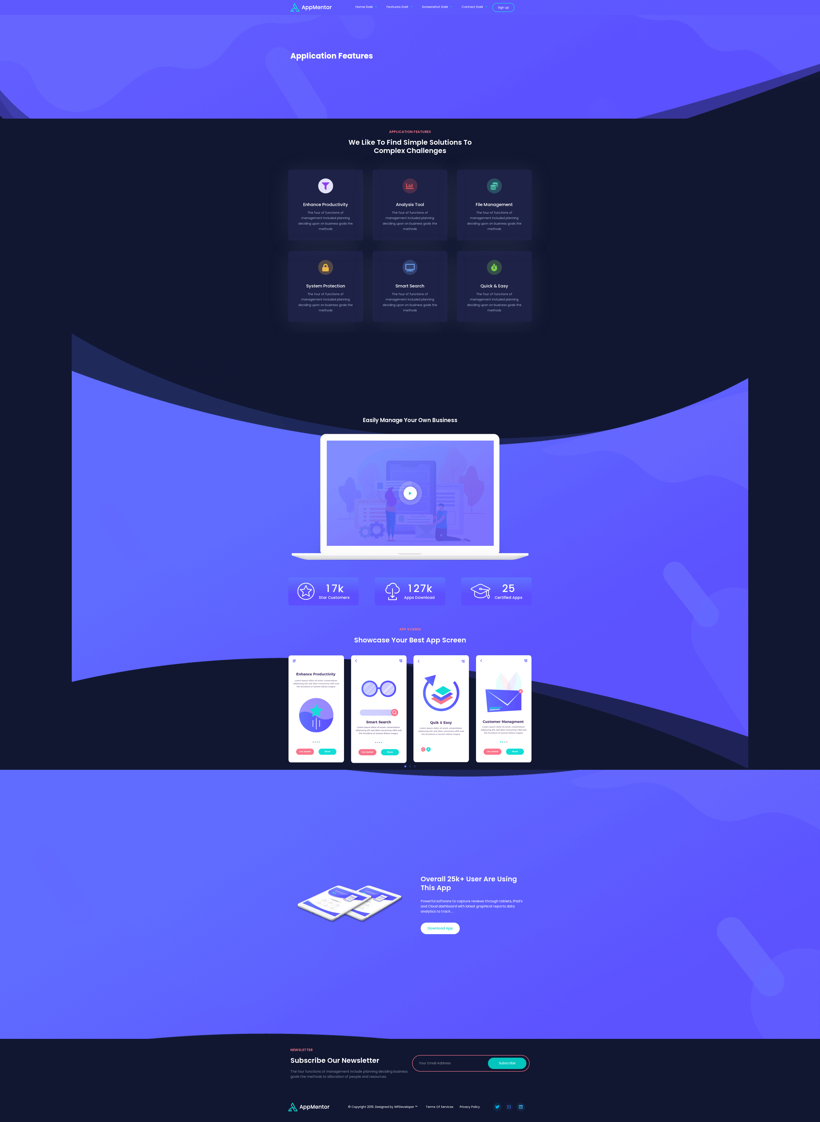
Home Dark (364, 6)
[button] (405, 766)
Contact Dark (472, 6)
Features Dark (397, 6)
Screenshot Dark (435, 6)
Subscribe (507, 1063)
